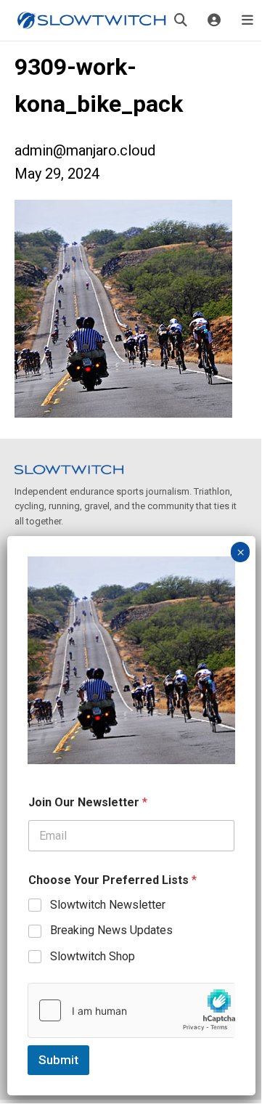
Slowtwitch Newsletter (107, 905)
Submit (58, 1060)
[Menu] (247, 20)
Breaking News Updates (111, 930)
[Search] (180, 20)
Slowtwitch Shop (92, 956)
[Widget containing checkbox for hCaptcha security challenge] (131, 1010)
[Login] (214, 20)
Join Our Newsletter (87, 802)
